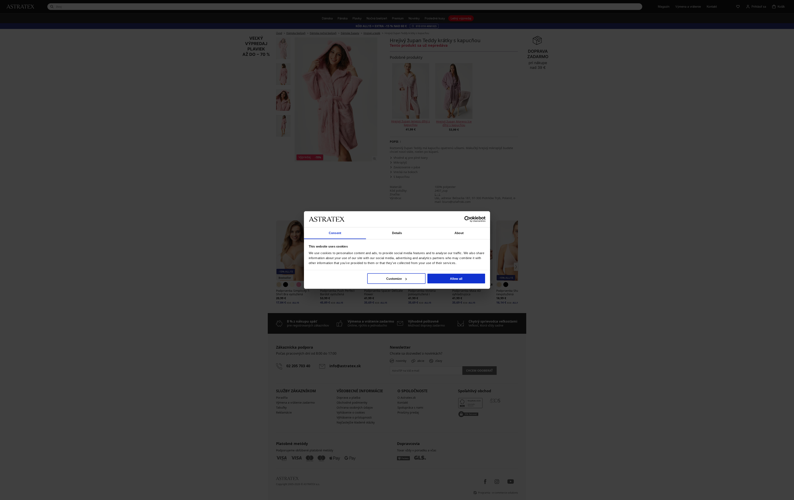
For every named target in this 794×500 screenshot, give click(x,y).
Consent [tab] (335, 232)
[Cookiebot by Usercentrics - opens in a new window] (467, 219)
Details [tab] (397, 232)
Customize (394, 278)
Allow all (456, 278)
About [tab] (459, 232)
